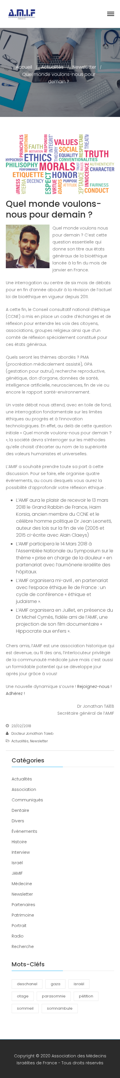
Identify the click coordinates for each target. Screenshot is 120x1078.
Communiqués (27, 800)
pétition (86, 996)
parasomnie (54, 996)
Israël (17, 863)
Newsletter (84, 67)
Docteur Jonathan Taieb (32, 733)
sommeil (25, 1008)
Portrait (19, 925)
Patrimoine (23, 915)
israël (79, 984)
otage (23, 996)
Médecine (22, 884)
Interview (21, 852)
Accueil (24, 67)
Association (24, 789)
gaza (55, 984)
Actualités (52, 67)
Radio (18, 936)
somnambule (60, 1008)
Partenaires (23, 905)
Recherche (23, 946)
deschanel (27, 984)
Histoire (19, 842)
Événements (24, 831)
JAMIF (17, 873)
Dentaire (20, 810)
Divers (18, 821)
